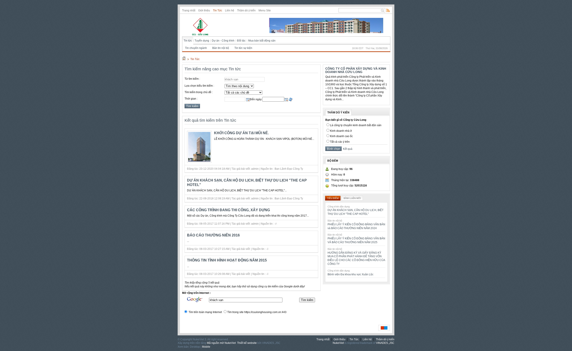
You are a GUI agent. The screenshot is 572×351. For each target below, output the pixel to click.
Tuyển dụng (202, 40)
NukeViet (338, 343)
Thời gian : (191, 98)
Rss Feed (388, 10)
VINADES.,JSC (385, 343)
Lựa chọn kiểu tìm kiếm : (199, 85)
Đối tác (241, 40)
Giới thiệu (204, 10)
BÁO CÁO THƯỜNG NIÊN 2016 (213, 235)
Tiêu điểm (333, 198)
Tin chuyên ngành (196, 48)
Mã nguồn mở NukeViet (221, 343)
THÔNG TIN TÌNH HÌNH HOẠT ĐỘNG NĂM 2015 (227, 260)
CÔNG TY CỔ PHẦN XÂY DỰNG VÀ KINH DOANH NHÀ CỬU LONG (355, 70)
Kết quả (347, 148)
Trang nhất (188, 10)
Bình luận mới (352, 198)
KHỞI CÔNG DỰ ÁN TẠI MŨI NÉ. (241, 133)
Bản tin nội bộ (220, 48)
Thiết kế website (247, 343)
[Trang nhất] (184, 59)
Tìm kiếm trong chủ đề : (199, 92)
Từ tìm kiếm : (192, 78)
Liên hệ (229, 10)
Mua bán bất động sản (261, 40)
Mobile (206, 346)
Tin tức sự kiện (243, 48)
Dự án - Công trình (223, 40)
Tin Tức (217, 10)
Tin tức (188, 40)
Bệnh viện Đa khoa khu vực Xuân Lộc (350, 274)
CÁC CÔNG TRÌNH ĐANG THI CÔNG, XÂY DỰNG (228, 210)
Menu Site (265, 10)
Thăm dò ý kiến (246, 10)
